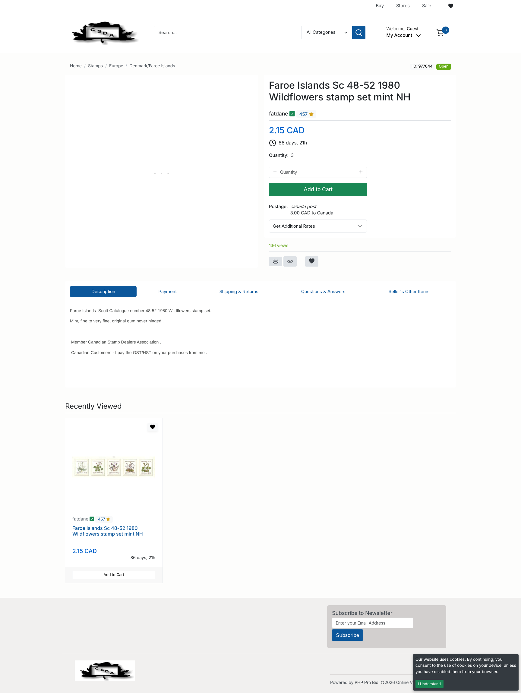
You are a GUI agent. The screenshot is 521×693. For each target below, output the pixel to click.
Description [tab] (103, 291)
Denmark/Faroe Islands (152, 65)
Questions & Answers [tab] (323, 291)
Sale (426, 5)
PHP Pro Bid (366, 682)
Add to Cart (318, 189)
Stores (403, 5)
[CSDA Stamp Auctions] (103, 32)
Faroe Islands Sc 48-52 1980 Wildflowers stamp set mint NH (107, 531)
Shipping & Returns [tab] (238, 291)
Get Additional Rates (294, 226)
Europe (116, 65)
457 (304, 114)
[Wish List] (451, 6)
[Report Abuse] (290, 261)
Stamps (95, 65)
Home (76, 65)
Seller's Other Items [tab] (409, 291)
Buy (380, 5)
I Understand (429, 684)
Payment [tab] (167, 291)
